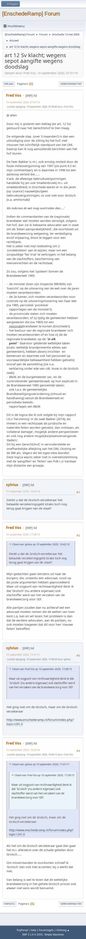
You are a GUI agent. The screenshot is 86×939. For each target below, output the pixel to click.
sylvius (12, 484)
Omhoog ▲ (63, 930)
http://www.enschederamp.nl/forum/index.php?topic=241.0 (40, 722)
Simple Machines (54, 934)
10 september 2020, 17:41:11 (23, 654)
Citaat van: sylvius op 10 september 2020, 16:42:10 (41, 544)
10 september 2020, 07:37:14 (23, 102)
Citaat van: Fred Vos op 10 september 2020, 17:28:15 (42, 669)
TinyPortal (22, 930)
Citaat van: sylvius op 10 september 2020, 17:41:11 (41, 764)
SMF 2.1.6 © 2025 (32, 934)
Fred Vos (13, 95)
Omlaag (9, 83)
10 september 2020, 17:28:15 (23, 534)
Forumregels (46, 930)
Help (33, 930)
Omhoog (9, 903)
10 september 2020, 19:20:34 (23, 749)
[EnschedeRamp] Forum (31, 14)
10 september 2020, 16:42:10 (23, 491)
